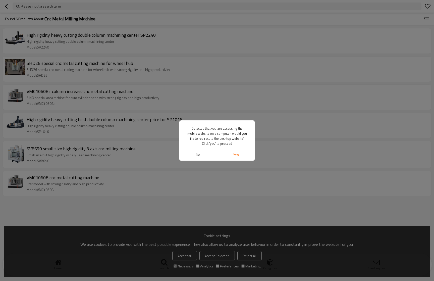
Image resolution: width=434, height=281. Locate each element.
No (198, 155)
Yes (236, 155)
